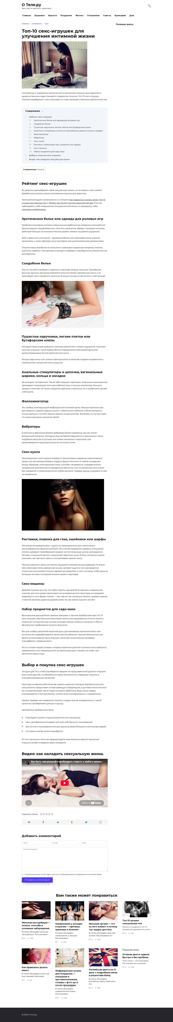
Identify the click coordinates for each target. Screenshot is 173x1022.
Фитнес (79, 15)
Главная (26, 15)
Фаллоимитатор (41, 134)
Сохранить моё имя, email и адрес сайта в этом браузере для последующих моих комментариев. (63, 874)
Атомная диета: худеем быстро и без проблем (135, 956)
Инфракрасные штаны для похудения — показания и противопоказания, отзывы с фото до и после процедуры (68, 978)
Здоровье (39, 15)
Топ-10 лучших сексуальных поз (132, 922)
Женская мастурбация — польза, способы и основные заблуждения (36, 925)
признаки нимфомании (34, 209)
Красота (52, 15)
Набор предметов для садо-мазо (49, 152)
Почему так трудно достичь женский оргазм (71, 203)
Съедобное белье (42, 124)
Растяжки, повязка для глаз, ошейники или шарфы (57, 145)
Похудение (66, 15)
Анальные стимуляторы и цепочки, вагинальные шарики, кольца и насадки (68, 131)
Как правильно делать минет (83, 200)
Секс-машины (40, 148)
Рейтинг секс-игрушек (40, 117)
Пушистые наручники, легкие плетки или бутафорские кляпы (62, 127)
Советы (107, 15)
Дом (131, 15)
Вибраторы (39, 138)
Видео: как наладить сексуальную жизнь (49, 159)
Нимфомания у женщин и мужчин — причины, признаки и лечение (68, 927)
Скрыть (40, 169)
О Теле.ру (31, 4)
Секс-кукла (39, 141)
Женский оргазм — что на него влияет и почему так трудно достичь (103, 926)
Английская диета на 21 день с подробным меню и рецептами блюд (103, 972)
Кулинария (120, 15)
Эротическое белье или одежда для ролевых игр (57, 120)
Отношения (93, 15)
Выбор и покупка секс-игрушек (45, 155)
